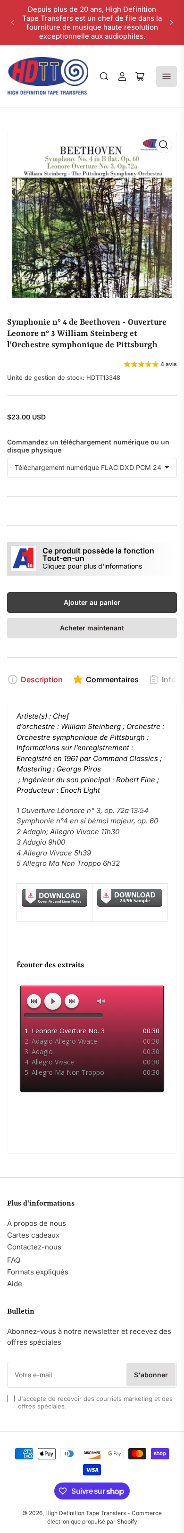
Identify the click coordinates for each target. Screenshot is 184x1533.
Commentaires (112, 679)
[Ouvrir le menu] (166, 76)
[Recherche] (104, 76)
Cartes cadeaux (33, 1235)
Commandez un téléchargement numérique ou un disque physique (88, 446)
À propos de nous (36, 1223)
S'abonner (151, 1375)
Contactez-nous (34, 1246)
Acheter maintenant (92, 628)
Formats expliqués (37, 1271)
